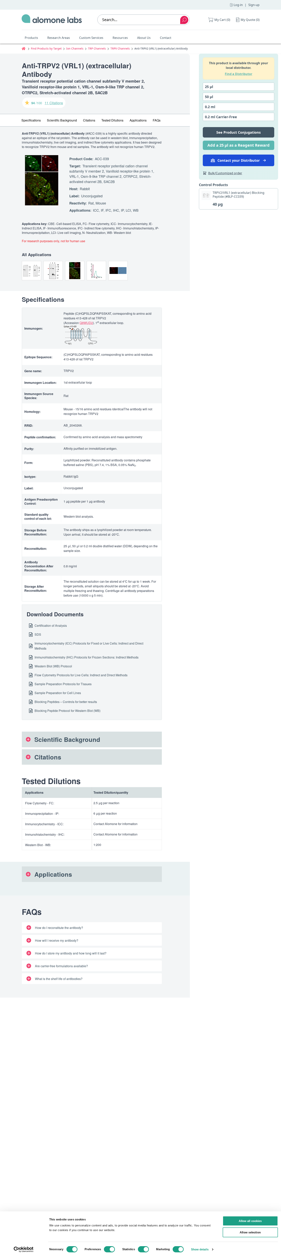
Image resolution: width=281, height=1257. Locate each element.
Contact (165, 38)
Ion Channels (74, 48)
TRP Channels (97, 48)
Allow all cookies (250, 1221)
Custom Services (91, 38)
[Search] (184, 20)
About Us (144, 38)
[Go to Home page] (52, 19)
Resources (120, 38)
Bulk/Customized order (225, 173)
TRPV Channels (120, 48)
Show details (200, 1249)
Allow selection (250, 1232)
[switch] (109, 1249)
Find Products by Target (46, 48)
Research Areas (58, 38)
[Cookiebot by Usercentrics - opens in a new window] (23, 1249)
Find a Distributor (238, 74)
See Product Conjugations (238, 132)
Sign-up (254, 5)
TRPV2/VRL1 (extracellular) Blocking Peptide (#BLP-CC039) (238, 195)
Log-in (238, 5)
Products (31, 38)
